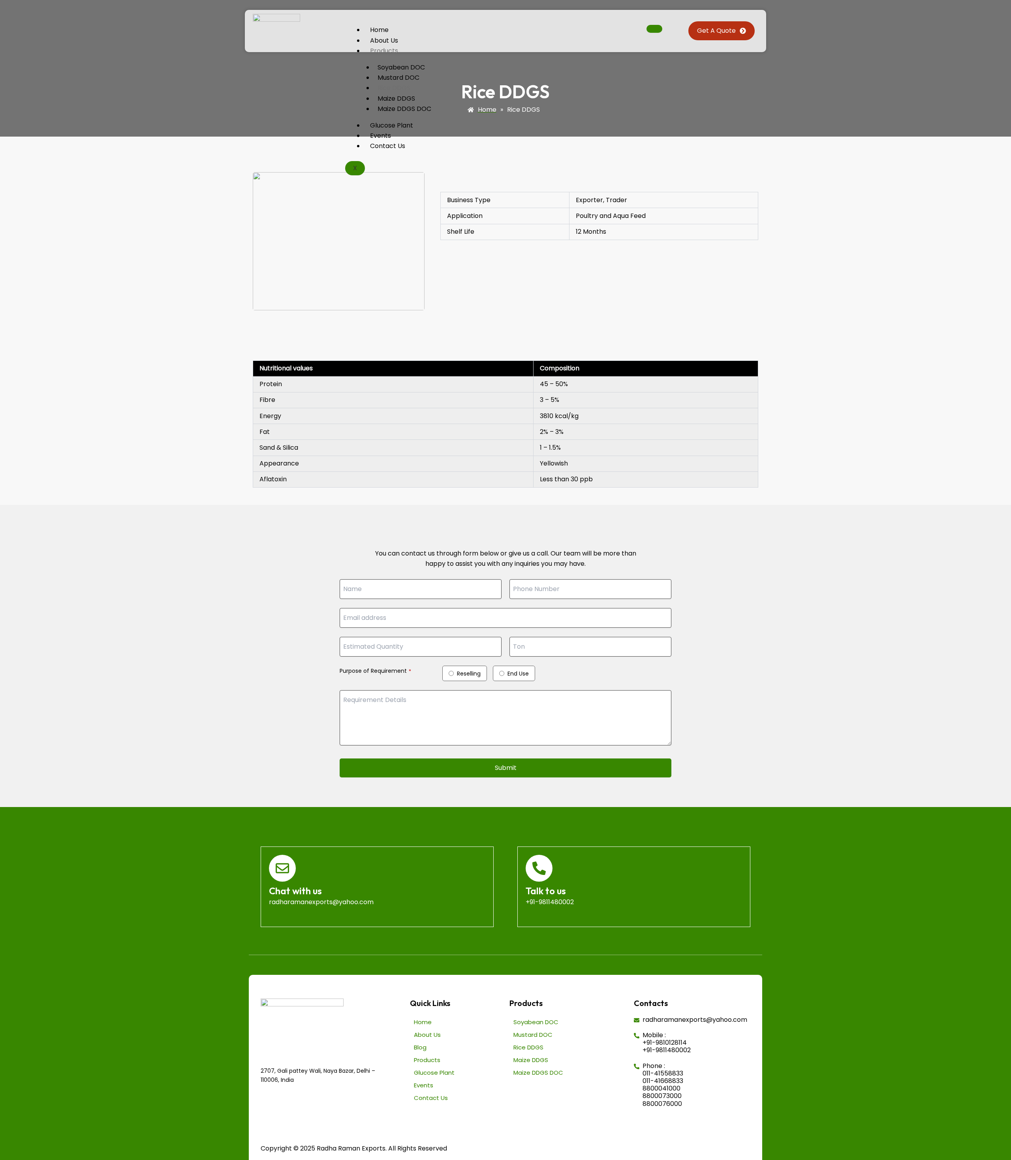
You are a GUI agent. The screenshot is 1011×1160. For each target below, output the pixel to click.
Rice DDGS (394, 87)
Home (379, 29)
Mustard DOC (398, 77)
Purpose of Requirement (375, 671)
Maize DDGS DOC (404, 108)
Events (380, 135)
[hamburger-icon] (654, 29)
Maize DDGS (396, 98)
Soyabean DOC (401, 67)
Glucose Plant (391, 125)
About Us (384, 40)
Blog (420, 1047)
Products (384, 50)
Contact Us (387, 145)
